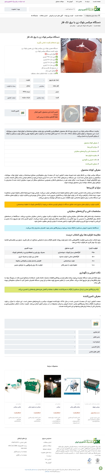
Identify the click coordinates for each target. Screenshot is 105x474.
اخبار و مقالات (43, 16)
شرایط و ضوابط (47, 449)
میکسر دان (72, 26)
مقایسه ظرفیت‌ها (91, 155)
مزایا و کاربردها (92, 147)
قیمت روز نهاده (69, 16)
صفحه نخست (96, 2)
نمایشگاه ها (34, 16)
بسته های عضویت (46, 452)
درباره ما (87, 2)
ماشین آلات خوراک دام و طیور (84, 26)
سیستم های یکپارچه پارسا (31, 470)
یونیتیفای (47, 471)
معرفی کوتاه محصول (90, 143)
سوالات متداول (60, 2)
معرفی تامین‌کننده (91, 164)
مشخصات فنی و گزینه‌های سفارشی (85, 151)
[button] (99, 70)
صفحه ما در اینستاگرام (20, 452)
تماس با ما (79, 2)
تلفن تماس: (19, 442)
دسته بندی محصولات (92, 16)
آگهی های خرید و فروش (56, 16)
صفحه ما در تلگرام (21, 455)
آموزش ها (70, 2)
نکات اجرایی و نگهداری (89, 160)
